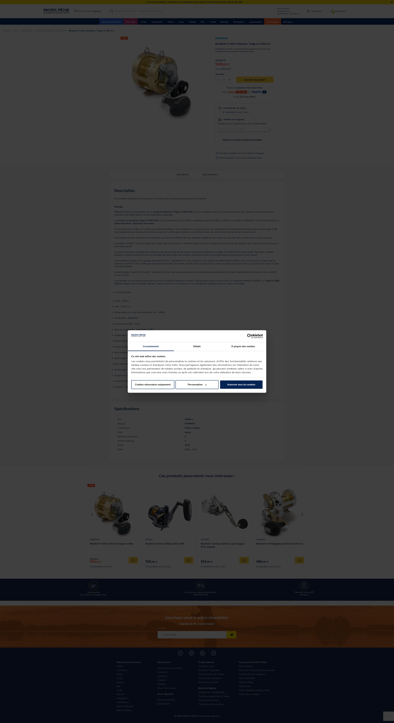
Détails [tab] (197, 346)
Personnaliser (195, 384)
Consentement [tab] (151, 346)
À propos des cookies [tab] (243, 346)
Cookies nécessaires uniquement (153, 384)
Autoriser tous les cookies (241, 384)
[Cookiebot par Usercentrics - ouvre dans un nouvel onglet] (249, 336)
